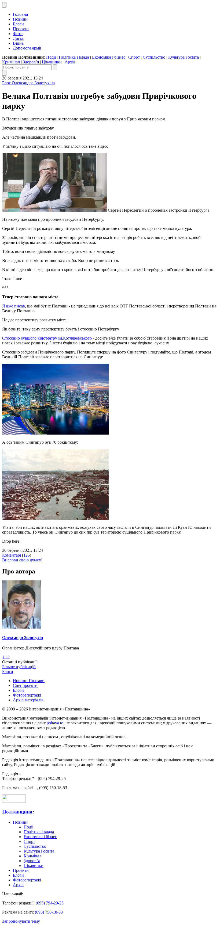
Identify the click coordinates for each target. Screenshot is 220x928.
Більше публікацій (19, 666)
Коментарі (11, 555)
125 (26, 555)
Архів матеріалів (28, 700)
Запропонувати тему (21, 921)
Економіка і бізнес (108, 57)
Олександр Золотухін (22, 637)
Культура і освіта (183, 57)
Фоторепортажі (27, 695)
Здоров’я (31, 62)
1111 (6, 657)
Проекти (21, 28)
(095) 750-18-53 (49, 912)
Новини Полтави (29, 680)
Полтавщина (17, 812)
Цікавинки (52, 62)
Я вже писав (13, 306)
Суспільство (154, 57)
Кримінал (11, 62)
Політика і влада (74, 57)
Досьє (18, 38)
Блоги (18, 24)
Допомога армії (27, 48)
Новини (20, 19)
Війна (18, 43)
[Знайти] (55, 67)
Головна (20, 14)
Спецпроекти (25, 685)
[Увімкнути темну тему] (4, 5)
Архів (70, 62)
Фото (18, 33)
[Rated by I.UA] (14, 801)
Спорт (134, 57)
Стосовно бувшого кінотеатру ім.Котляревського (47, 338)
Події (51, 57)
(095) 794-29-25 (50, 903)
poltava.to (55, 723)
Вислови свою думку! (22, 560)
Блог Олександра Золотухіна (28, 83)
